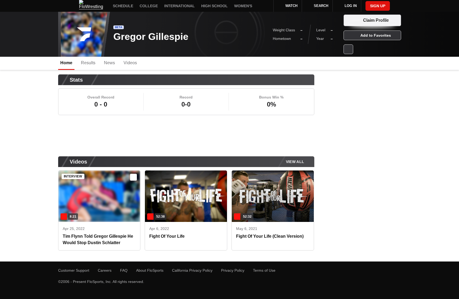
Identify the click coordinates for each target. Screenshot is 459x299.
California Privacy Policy (192, 270)
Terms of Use (264, 270)
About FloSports (149, 270)
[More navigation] (266, 6)
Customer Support (73, 270)
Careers (104, 270)
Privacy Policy (232, 270)
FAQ (124, 270)
